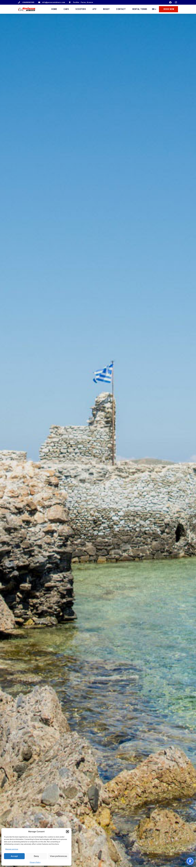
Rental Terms (139, 9)
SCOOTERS (80, 9)
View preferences (58, 856)
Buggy (106, 9)
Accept (14, 856)
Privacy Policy (35, 862)
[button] (67, 831)
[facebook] (171, 2)
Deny (36, 856)
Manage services (11, 849)
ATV (94, 9)
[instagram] (176, 2)
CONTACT (121, 9)
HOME (54, 9)
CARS (66, 9)
